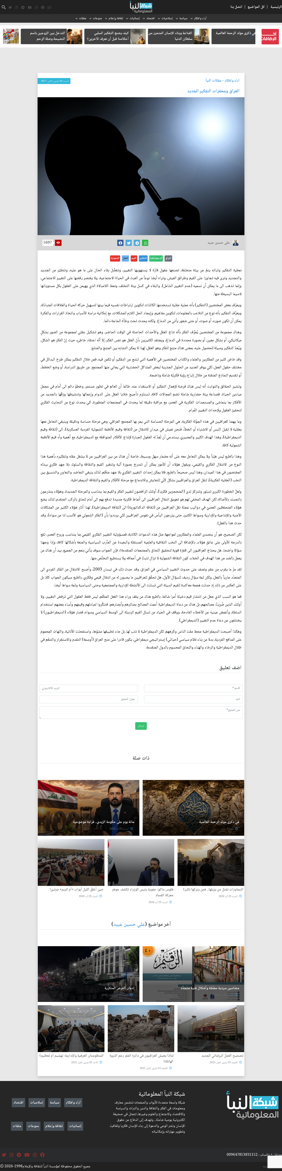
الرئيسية (276, 7)
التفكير (143, 258)
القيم (134, 258)
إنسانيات (135, 18)
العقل (125, 258)
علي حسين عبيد (129, 924)
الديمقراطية (156, 258)
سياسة (183, 18)
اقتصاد (150, 18)
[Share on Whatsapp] (145, 243)
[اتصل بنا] (49, 7)
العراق (168, 258)
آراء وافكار (200, 18)
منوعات (97, 18)
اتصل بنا (236, 7)
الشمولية (115, 258)
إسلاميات (167, 18)
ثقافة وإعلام (116, 18)
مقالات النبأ (214, 81)
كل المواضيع (256, 7)
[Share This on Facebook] (120, 243)
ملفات (82, 18)
